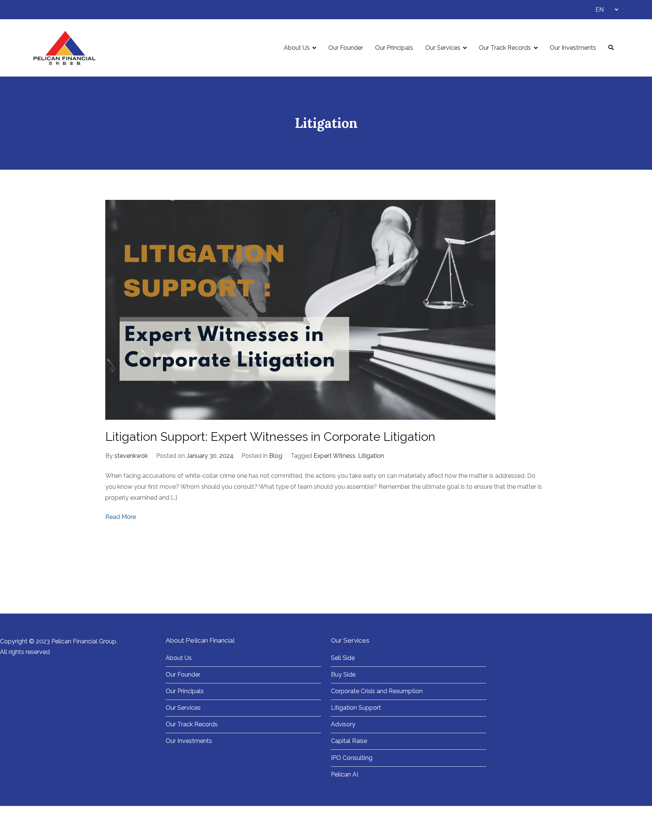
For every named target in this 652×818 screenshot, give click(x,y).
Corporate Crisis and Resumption (377, 691)
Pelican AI (344, 774)
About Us (297, 47)
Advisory (343, 724)
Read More (120, 516)
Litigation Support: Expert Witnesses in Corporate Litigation (270, 437)
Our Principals (394, 47)
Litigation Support (356, 707)
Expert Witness (334, 455)
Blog (275, 455)
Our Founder (345, 47)
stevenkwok (131, 455)
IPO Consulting (351, 757)
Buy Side (343, 674)
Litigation (371, 455)
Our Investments (573, 47)
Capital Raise (349, 740)
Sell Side (343, 657)
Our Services (442, 47)
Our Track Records (505, 47)
